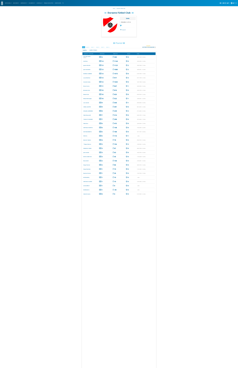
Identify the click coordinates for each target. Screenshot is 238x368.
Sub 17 (92, 47)
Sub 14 (107, 47)
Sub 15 (102, 47)
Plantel (85, 50)
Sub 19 (87, 47)
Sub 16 (97, 47)
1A (83, 47)
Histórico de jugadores (148, 47)
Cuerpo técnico (93, 50)
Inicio (114, 8)
